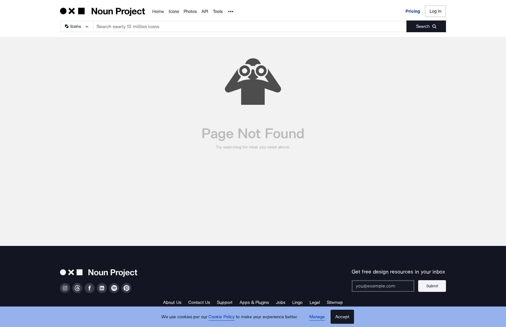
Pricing (413, 11)
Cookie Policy (221, 316)
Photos (190, 11)
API (204, 11)
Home (158, 11)
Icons (174, 11)
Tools (218, 11)
